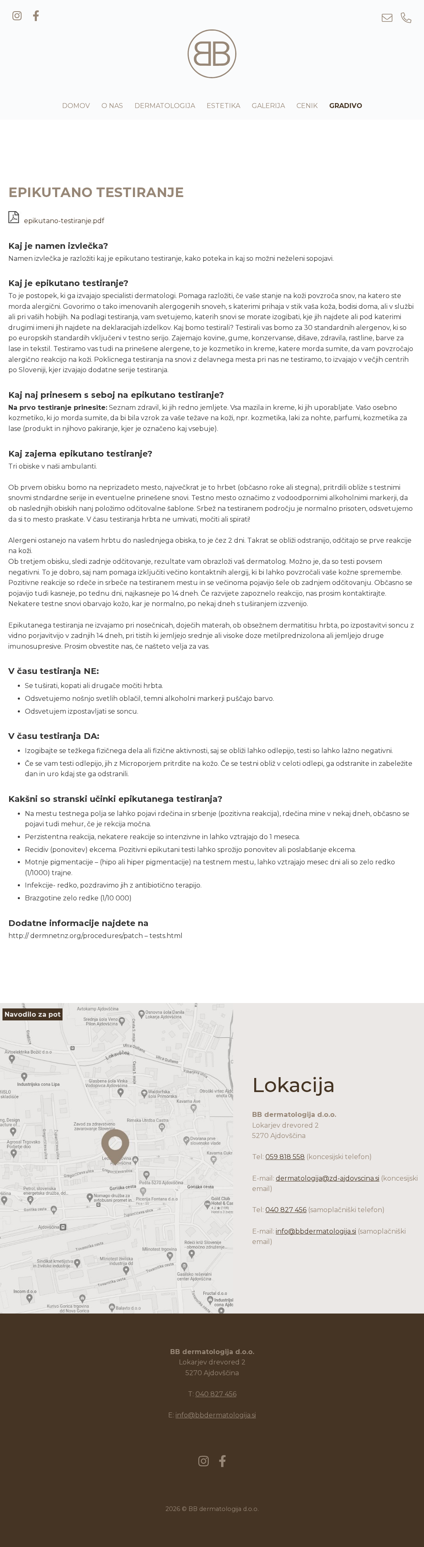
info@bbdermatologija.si (316, 1231)
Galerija (268, 106)
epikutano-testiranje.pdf (63, 221)
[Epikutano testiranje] (212, 73)
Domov (76, 106)
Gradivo (345, 106)
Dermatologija (165, 106)
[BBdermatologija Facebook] (36, 16)
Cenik (307, 106)
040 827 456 (285, 1210)
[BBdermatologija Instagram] (17, 16)
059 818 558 (285, 1157)
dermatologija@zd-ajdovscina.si (327, 1178)
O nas (112, 106)
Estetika (223, 106)
